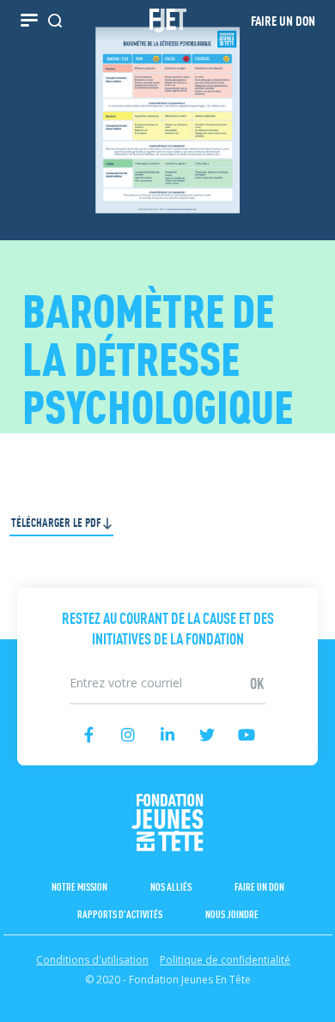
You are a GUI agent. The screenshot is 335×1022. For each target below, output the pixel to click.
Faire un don (259, 886)
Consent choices (46, 1013)
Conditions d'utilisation (92, 959)
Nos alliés (171, 886)
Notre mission (79, 886)
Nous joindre (232, 913)
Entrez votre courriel (167, 665)
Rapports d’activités (119, 913)
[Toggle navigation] (29, 20)
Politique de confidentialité (225, 959)
